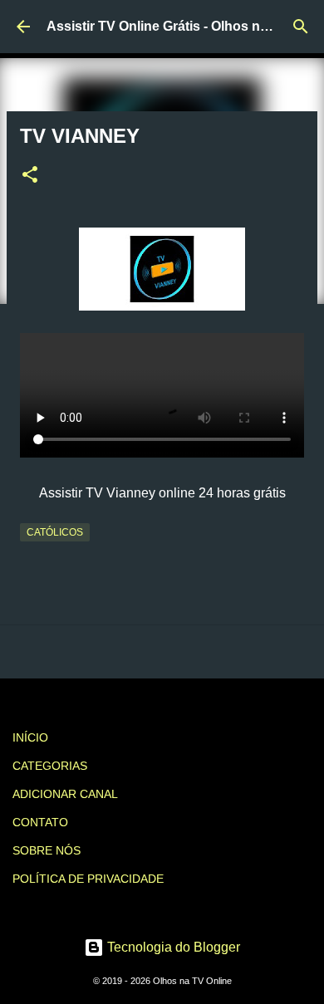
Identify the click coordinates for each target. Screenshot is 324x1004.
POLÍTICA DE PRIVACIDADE (88, 878)
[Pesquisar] (301, 27)
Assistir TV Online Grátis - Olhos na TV (167, 26)
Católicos (55, 532)
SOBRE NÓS (46, 850)
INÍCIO (30, 737)
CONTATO (40, 822)
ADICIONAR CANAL (65, 794)
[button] (30, 176)
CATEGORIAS (49, 765)
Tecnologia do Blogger (172, 947)
